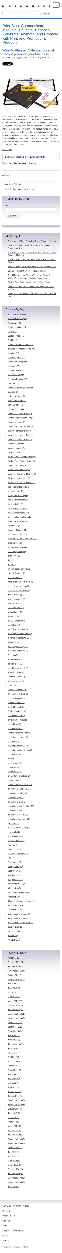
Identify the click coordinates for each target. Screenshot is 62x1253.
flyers (11, 560)
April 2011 (13, 1087)
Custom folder (16, 444)
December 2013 (16, 1014)
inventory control (16, 599)
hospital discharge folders (20, 582)
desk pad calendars (18, 500)
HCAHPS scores (16, 573)
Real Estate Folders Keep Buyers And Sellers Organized (32, 267)
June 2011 (14, 1079)
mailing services (16, 621)
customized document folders (22, 474)
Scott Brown (14, 871)
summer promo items (18, 892)
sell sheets (14, 875)
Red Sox (13, 845)
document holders (17, 534)
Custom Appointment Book (21, 418)
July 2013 (14, 1035)
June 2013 (14, 1040)
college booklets (16, 396)
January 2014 (15, 1010)
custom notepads (16, 448)
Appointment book (17, 163)
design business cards (19, 487)
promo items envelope (19, 776)
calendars (31, 163)
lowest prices (15, 616)
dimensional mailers (18, 508)
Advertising (14, 323)
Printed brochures (17, 711)
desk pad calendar (18, 495)
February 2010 (15, 1130)
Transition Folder (16, 910)
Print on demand (16, 703)
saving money (15, 867)
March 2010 (14, 1126)
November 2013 (16, 1018)
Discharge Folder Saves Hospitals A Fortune (27, 271)
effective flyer (15, 543)
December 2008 (16, 1178)
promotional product (18, 815)
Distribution (14, 526)
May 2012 (13, 1053)
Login (26, 1247)
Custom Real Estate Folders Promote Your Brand (29, 282)
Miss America (15, 642)
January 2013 (15, 1044)
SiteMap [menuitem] (6, 1240)
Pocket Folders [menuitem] (8, 1216)
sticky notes (14, 888)
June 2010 (14, 1113)
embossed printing (17, 547)
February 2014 (15, 1005)
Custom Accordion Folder (20, 413)
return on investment (18, 854)
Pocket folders (15, 659)
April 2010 (14, 1122)
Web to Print (14, 940)
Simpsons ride (15, 879)
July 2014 (13, 984)
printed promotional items (20, 750)
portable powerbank (18, 668)
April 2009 (14, 1161)
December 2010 (16, 1100)
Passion (13, 655)
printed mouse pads (18, 737)
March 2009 (14, 1165)
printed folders (15, 728)
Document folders (17, 530)
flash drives (14, 556)
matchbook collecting (18, 638)
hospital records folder (19, 590)
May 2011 (13, 1083)
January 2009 (15, 1174)
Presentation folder (17, 690)
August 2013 (15, 1031)
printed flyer (14, 724)
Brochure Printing (17, 362)
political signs (15, 664)
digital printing (15, 504)
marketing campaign (18, 629)
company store (15, 405)
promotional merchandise (21, 806)
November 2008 (16, 1182)
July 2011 (13, 1074)
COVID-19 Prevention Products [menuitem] (15, 1206)
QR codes (13, 823)
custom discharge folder (19, 431)
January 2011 (15, 1096)
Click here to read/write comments (30, 157)
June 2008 (14, 1186)
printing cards (15, 763)
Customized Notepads (19, 478)
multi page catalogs (18, 646)
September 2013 (16, 1027)
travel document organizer (20, 923)
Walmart (13, 936)
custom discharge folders (20, 435)
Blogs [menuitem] (4, 1226)
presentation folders (18, 694)
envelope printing (17, 552)
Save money (14, 862)
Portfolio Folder (16, 672)
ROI (11, 858)
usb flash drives (16, 931)
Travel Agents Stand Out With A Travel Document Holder (32, 241)
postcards (13, 685)
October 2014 (15, 975)
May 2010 (13, 1118)
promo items (14, 772)
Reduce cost (14, 849)
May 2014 (13, 992)
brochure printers (16, 357)
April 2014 (14, 997)
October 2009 (15, 1148)
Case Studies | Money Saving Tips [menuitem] (19, 189)
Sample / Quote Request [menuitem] (13, 1231)
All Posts (6, 175)
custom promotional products (22, 457)
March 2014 (15, 1001)
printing (12, 759)
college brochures (17, 401)
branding (14, 353)
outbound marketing (18, 651)
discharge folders (17, 521)
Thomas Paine (15, 897)
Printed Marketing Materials (21, 733)
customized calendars (19, 470)
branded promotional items (21, 349)
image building (16, 595)
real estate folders (17, 836)
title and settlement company (21, 901)
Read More (7, 149)
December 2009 (16, 1139)
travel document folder (19, 914)
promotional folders (17, 793)
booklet (12, 331)
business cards (16, 375)
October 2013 (15, 1023)
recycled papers (16, 841)
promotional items (17, 802)
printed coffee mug (17, 720)
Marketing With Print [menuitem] (13, 184)
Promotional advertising (20, 785)
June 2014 (14, 988)
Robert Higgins (16, 58)
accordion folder (17, 314)
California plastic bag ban (20, 388)
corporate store (16, 409)
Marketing (14, 625)
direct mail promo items (19, 517)
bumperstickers (16, 370)
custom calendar (16, 422)
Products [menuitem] (6, 1211)
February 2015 (15, 962)
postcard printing (16, 681)
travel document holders (19, 918)
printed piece (15, 741)
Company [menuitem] (6, 1221)
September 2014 (16, 979)
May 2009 (13, 1156)
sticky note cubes (16, 884)
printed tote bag (16, 754)
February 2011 (15, 1092)
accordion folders (17, 319)
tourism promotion (17, 905)
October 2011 (15, 1066)
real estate (14, 832)
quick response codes (19, 828)
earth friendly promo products (22, 539)
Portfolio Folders (16, 677)
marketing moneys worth (20, 634)
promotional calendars (19, 789)
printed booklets (16, 707)
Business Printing (17, 379)
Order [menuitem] (4, 1236)
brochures (13, 366)
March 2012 (14, 1061)
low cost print (15, 612)
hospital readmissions (19, 586)
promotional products (19, 819)
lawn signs (14, 603)
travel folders (15, 927)
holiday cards (15, 578)
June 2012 (14, 1048)
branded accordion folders (20, 345)
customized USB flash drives (21, 483)
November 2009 (16, 1143)
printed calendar (16, 716)
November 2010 (16, 1104)
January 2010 (15, 1135)
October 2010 (15, 1109)
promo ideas (14, 767)
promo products (16, 780)
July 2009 (13, 1152)
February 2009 (15, 1169)
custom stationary (17, 465)
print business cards (18, 698)
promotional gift (16, 797)
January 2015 (15, 966)
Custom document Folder (20, 439)
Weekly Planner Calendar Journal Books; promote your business (28, 52)
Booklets (13, 340)
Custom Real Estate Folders (21, 461)
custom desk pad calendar (20, 426)
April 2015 (14, 958)
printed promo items (18, 746)
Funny (12, 564)
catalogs (13, 392)
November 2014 (16, 971)
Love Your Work (16, 608)
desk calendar (15, 491)
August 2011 (14, 1070)
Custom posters (16, 452)
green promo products (19, 569)
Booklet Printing (16, 336)
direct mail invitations (18, 513)
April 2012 (14, 1057)
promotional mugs (17, 810)
